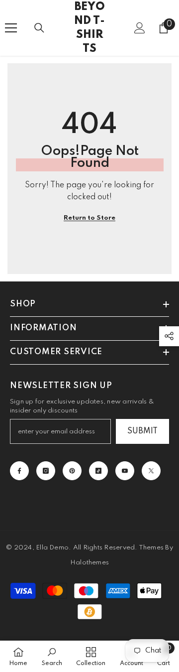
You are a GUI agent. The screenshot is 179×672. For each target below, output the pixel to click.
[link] (52, 656)
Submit (142, 431)
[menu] (11, 28)
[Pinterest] (72, 470)
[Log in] (139, 27)
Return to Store (89, 218)
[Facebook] (19, 470)
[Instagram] (45, 470)
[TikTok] (98, 470)
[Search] (39, 28)
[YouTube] (124, 470)
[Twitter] (151, 470)
